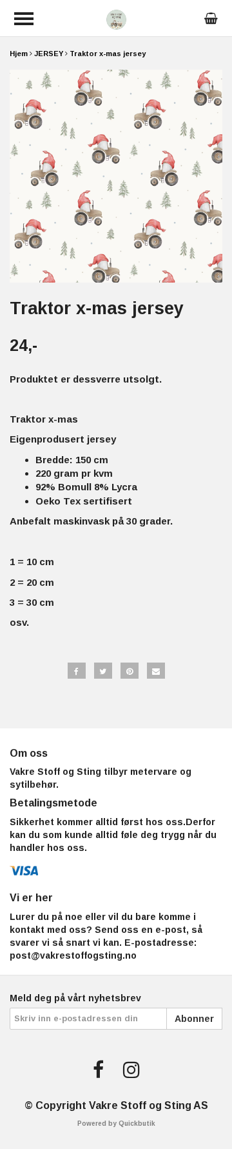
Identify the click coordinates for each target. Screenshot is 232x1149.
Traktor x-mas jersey (108, 53)
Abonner (194, 1019)
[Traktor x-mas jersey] (116, 176)
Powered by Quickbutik (116, 1123)
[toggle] (24, 18)
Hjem (19, 53)
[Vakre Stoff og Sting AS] (116, 18)
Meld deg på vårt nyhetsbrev (75, 998)
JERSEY (48, 53)
